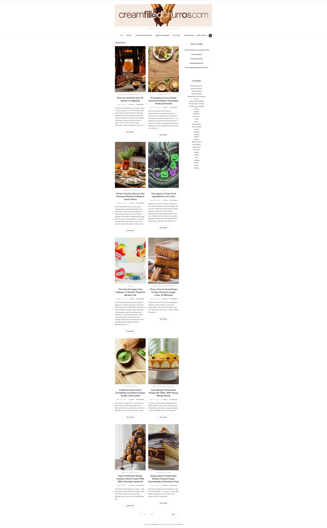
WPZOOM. (180, 524)
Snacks (196, 163)
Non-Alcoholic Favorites (133, 94)
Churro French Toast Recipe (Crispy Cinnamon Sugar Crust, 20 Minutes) (163, 292)
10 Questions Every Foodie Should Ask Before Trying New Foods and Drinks (164, 101)
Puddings (197, 160)
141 (151, 514)
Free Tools (176, 35)
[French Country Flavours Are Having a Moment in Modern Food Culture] (130, 165)
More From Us (202, 35)
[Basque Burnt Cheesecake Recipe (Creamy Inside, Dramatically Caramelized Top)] (163, 447)
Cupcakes (196, 132)
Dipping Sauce (196, 142)
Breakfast (196, 114)
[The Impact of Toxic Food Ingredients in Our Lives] (163, 165)
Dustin (165, 299)
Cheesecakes (157, 386)
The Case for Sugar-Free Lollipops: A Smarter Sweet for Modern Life (130, 292)
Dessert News (189, 35)
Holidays (196, 139)
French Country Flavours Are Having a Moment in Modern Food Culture (130, 196)
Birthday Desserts (196, 88)
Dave (132, 104)
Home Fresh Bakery (196, 59)
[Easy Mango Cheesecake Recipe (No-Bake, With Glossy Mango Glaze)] (163, 361)
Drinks (121, 94)
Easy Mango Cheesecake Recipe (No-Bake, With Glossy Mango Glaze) (163, 393)
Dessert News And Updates (196, 96)
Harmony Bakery (196, 54)
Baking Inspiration (163, 94)
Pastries (196, 155)
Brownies (196, 116)
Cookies (196, 129)
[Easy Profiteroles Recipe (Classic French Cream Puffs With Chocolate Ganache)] (130, 447)
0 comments (139, 104)
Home (121, 35)
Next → (174, 514)
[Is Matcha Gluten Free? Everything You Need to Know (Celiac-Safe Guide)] (130, 361)
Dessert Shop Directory (144, 35)
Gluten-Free (127, 386)
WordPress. (155, 524)
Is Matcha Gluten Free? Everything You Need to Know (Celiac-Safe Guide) (130, 393)
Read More (130, 132)
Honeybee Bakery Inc (196, 63)
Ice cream (196, 150)
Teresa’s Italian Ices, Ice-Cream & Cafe (196, 50)
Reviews (196, 168)
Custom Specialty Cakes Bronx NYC (196, 67)
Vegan (196, 165)
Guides (163, 190)
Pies (196, 157)
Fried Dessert (196, 144)
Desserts (165, 386)
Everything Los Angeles (196, 106)
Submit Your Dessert (162, 35)
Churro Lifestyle (196, 94)
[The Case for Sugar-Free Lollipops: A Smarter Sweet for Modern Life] (130, 260)
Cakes (196, 119)
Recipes (128, 35)
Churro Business (196, 91)
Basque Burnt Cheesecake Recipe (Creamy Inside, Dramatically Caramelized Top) (163, 479)
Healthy (196, 137)
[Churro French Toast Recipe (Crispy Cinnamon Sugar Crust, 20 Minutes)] (163, 260)
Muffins (196, 152)
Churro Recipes (157, 286)
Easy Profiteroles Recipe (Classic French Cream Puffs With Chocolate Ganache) (130, 479)
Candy (196, 121)
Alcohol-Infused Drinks (196, 101)
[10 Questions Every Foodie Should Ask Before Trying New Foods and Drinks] (163, 69)
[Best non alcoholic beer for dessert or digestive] (130, 69)
